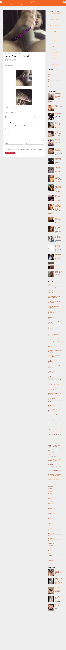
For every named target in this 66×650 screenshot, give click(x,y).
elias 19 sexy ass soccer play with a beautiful (55, 370)
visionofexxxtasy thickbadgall (54, 338)
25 (50, 434)
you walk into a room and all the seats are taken (54, 467)
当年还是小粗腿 (58, 167)
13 (54, 429)
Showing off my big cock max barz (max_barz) (58, 597)
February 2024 (51, 560)
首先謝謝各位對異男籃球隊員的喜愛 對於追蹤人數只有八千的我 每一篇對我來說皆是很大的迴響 (58, 207)
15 (58, 429)
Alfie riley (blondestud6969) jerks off (58, 571)
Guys (17, 53)
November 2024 (51, 538)
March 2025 (50, 528)
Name (6, 143)
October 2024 (51, 540)
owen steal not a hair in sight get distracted (54, 321)
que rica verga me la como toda (58, 196)
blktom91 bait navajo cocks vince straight (58, 218)
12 (52, 429)
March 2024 (50, 558)
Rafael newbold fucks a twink (55, 453)
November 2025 (51, 508)
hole (56, 105)
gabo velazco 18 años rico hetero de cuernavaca (54, 474)
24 (49, 434)
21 (56, 431)
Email (26, 143)
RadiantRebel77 (13, 59)
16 (60, 429)
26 (52, 434)
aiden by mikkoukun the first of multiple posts (58, 150)
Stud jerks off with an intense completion (58, 589)
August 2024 (50, 545)
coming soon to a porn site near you (54, 326)
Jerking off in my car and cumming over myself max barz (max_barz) (58, 581)
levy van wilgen (58, 262)
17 (49, 431)
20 (54, 431)
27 (54, 434)
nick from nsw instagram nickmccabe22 (58, 177)
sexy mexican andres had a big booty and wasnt (54, 397)
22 (58, 431)
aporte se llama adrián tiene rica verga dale (54, 350)
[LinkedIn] (15, 113)
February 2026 (51, 501)
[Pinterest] (12, 113)
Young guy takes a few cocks (57, 606)
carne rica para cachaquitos (53, 334)
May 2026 (50, 493)
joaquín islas (50, 346)
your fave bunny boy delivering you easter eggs (54, 311)
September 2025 (51, 513)
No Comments (14, 107)
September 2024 (51, 543)
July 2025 (50, 518)
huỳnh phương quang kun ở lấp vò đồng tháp (54, 409)
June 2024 (50, 550)
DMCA (32, 635)
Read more (50, 101)
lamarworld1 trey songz (54, 449)
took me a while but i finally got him (54, 365)
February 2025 (51, 530)
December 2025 (51, 506)
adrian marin (57, 139)
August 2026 (50, 486)
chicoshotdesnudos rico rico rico (54, 393)
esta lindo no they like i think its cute (54, 288)
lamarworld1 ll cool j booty (58, 255)
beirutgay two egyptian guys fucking (54, 446)
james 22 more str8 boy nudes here (58, 160)
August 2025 (50, 516)
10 (49, 429)
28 (56, 434)
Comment (7, 129)
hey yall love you (11, 117)
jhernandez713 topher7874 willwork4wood (53, 385)
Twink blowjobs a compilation (54, 463)
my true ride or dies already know (58, 247)
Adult (6, 53)
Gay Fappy (32, 633)
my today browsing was (58, 122)
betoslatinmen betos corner (58, 114)
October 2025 (51, 511)
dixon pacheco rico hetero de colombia (54, 360)
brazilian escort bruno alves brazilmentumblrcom (53, 306)
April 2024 (50, 555)
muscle (49, 330)
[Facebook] (9, 113)
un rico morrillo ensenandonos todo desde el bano (58, 95)
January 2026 (51, 503)
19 (52, 431)
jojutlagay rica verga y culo (53, 292)
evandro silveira (58, 271)
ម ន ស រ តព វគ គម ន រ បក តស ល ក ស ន (58, 238)
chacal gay (50, 401)
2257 (35, 635)
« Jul (49, 438)
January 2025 (51, 533)
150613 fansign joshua (58, 131)
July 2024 (50, 548)
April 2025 (50, 525)
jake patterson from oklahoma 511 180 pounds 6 (58, 228)
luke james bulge (56, 456)
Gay (15, 53)
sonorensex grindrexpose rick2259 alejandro (54, 478)
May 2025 (50, 523)
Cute (13, 53)
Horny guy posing (34, 117)
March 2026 (50, 498)
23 (60, 431)
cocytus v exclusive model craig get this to (54, 342)
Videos (49, 86)
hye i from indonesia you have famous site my (54, 302)
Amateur (9, 53)
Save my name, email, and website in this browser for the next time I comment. (24, 149)
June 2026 (50, 491)
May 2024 (50, 553)
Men (20, 53)
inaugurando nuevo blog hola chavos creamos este (54, 297)
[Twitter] (6, 113)
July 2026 (50, 488)
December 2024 (51, 535)
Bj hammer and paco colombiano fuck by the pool (54, 459)
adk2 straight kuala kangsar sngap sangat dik (58, 186)
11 (50, 429)
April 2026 (50, 496)
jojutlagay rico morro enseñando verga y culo (54, 380)
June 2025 (50, 520)
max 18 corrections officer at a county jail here (54, 316)
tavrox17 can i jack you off (17, 55)
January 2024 (51, 563)
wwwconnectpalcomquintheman (54, 414)
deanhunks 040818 (52, 389)
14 (56, 429)
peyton (49, 284)
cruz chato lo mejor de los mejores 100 (53, 375)
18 (50, 431)
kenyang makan (51, 405)
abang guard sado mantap (54, 471)
